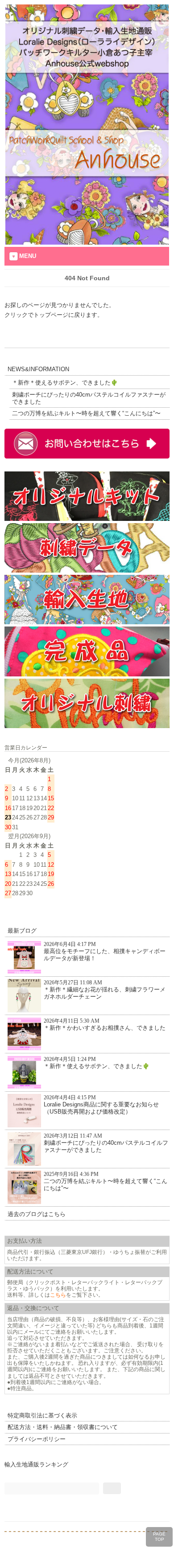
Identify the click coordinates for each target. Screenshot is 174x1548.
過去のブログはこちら (37, 1214)
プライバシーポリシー (37, 1439)
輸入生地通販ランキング (36, 1464)
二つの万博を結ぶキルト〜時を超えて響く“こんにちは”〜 (86, 413)
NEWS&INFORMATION (38, 369)
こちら (58, 1295)
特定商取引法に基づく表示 (42, 1415)
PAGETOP (159, 1537)
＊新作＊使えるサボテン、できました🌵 (65, 382)
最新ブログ (22, 930)
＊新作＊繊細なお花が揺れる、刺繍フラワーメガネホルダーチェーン (105, 990)
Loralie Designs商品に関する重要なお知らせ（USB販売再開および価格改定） (101, 1105)
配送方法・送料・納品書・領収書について (63, 1427)
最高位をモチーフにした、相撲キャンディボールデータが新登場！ (105, 952)
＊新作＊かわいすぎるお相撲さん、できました (105, 1024)
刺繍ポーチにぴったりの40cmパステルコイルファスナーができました (89, 398)
